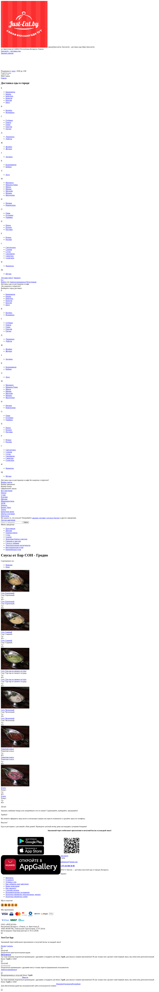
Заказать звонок (7, 53)
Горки (8, 125)
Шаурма (9, 531)
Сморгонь (10, 256)
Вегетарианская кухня (14, 547)
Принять (59, 984)
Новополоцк (11, 205)
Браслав (9, 100)
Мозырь (9, 193)
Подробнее (76, 984)
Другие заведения (8, 520)
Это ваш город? (7, 278)
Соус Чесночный (7, 710)
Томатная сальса (7, 749)
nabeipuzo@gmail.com (69, 862)
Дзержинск (10, 137)
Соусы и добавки (12, 543)
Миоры (8, 189)
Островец (9, 215)
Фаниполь (10, 266)
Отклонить (67, 984)
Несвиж (9, 203)
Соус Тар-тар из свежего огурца (13, 671)
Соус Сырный (6, 632)
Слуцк (8, 252)
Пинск (8, 225)
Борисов (9, 98)
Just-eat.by (64, 856)
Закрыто (17, 278)
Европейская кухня (13, 550)
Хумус (3, 788)
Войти (3, 282)
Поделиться (6, 955)
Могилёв (9, 191)
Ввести (25, 977)
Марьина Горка (12, 185)
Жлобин (9, 147)
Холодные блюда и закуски (16, 539)
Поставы (9, 229)
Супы (8, 535)
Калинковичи (11, 165)
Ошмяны (9, 217)
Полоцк (9, 227)
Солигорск (10, 258)
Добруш (9, 139)
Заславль (9, 157)
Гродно (8, 129)
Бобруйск (9, 96)
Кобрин (9, 167)
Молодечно (10, 195)
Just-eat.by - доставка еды (11, 51)
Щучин (8, 274)
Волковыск (10, 112)
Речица (8, 237)
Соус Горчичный (7, 593)
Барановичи (10, 92)
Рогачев (9, 240)
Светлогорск (11, 247)
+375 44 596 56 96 (68, 866)
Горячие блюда (11, 533)
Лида (8, 175)
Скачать (10, 946)
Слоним (9, 250)
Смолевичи (10, 254)
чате (13, 71)
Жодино (9, 149)
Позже (3, 946)
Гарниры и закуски (13, 541)
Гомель (8, 122)
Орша (8, 213)
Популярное (10, 529)
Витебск (9, 110)
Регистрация (31, 282)
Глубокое (9, 120)
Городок (9, 127)
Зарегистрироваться (18, 282)
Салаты (9, 537)
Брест (8, 102)
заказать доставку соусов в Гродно (45, 518)
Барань (8, 94)
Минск (8, 187)
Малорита (10, 183)
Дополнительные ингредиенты (18, 545)
